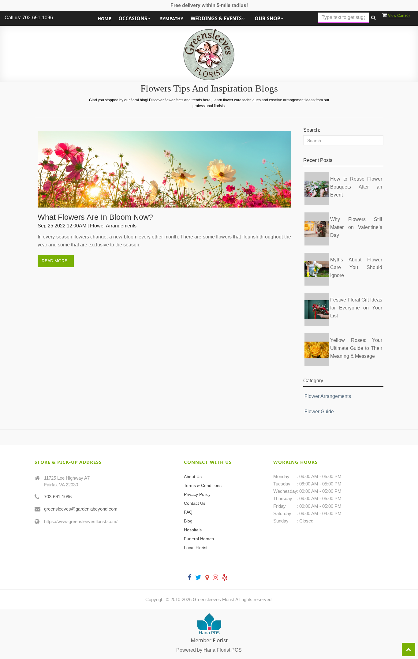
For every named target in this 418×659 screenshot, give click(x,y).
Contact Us (194, 503)
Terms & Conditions (203, 485)
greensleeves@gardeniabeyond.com (81, 508)
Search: (311, 130)
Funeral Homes (199, 538)
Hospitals (193, 529)
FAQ (188, 512)
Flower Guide (319, 411)
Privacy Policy (197, 494)
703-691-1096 (58, 496)
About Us (193, 476)
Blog (188, 521)
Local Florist (195, 547)
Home (104, 18)
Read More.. (56, 260)
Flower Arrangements (327, 396)
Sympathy (171, 18)
